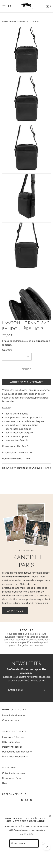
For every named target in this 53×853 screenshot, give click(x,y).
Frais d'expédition (12, 340)
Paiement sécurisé (12, 746)
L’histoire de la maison (14, 773)
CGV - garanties (11, 741)
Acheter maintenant (26, 382)
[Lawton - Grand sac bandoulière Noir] (26, 51)
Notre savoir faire (11, 778)
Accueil (5, 21)
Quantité (7, 349)
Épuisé (26, 369)
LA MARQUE (15, 610)
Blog (4, 782)
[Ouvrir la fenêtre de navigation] (4, 6)
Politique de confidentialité (17, 751)
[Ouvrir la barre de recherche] (11, 6)
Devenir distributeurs (13, 715)
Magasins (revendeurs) (15, 756)
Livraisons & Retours (13, 737)
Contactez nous (10, 720)
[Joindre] (45, 690)
